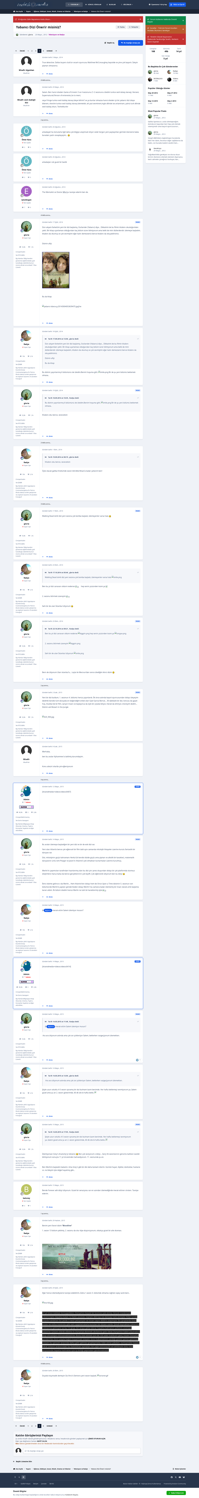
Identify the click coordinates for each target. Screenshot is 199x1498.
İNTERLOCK (158, 78)
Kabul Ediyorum (177, 1493)
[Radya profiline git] (26, 335)
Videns (175, 78)
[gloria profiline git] (17, 35)
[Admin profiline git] (26, 790)
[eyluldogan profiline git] (26, 191)
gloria (30, 35)
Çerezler (44, 1484)
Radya (26, 344)
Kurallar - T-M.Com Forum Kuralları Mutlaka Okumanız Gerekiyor (162, 29)
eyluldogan (26, 200)
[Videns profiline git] (169, 80)
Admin (26, 799)
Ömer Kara (26, 140)
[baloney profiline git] (26, 1189)
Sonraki (49, 51)
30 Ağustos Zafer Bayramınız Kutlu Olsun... (34, 19)
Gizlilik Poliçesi (25, 1484)
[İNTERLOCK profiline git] (150, 80)
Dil (16, 1484)
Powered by (175, 1484)
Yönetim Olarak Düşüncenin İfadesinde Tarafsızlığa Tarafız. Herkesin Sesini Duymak (162, 39)
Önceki (22, 51)
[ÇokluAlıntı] (43, 74)
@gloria (48, 910)
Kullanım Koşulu (71, 1495)
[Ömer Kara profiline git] (26, 131)
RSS (52, 1484)
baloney (26, 1198)
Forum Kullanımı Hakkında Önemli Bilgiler (162, 20)
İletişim (35, 1484)
